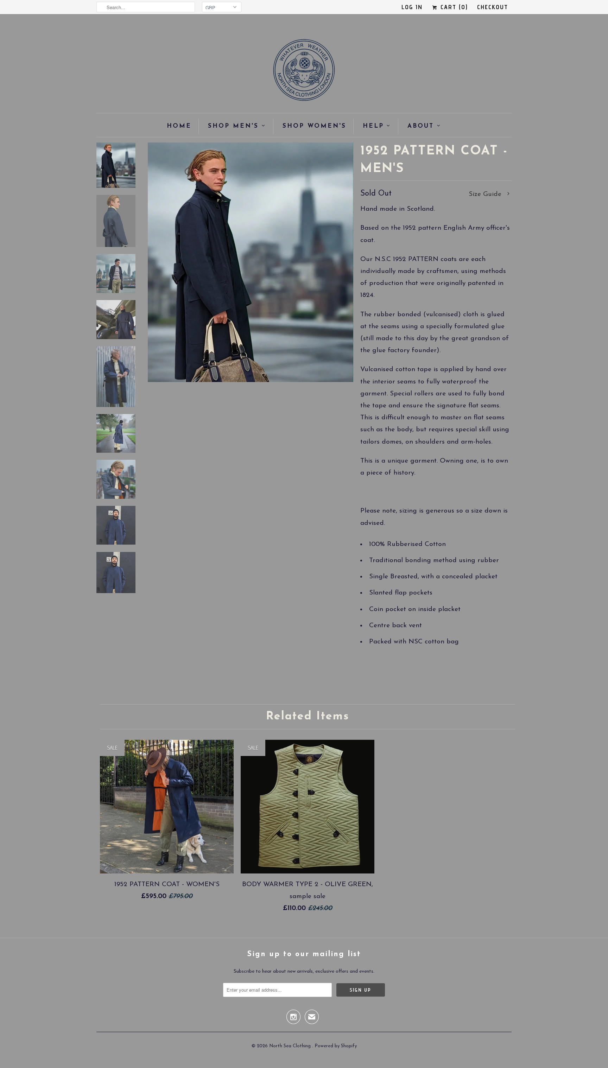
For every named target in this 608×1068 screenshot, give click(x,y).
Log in (412, 7)
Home (179, 126)
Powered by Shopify (336, 1046)
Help (373, 126)
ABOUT (420, 126)
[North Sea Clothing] (304, 72)
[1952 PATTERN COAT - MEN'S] (250, 262)
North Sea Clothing (290, 1046)
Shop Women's (314, 126)
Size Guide (486, 194)
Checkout (492, 7)
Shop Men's (233, 126)
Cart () (453, 7)
